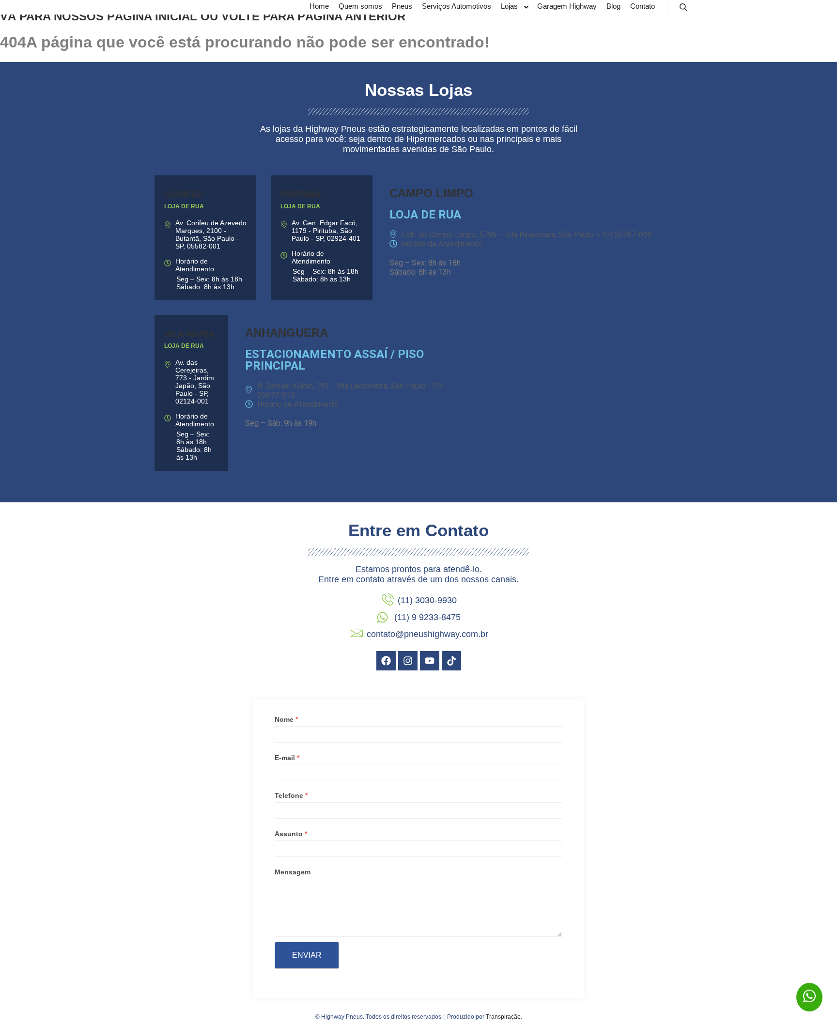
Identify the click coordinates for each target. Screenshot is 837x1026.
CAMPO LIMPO (431, 193)
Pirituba (301, 194)
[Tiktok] (451, 660)
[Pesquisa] (683, 7)
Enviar (307, 955)
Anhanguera (286, 332)
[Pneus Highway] (193, 7)
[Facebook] (386, 660)
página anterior (351, 16)
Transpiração (503, 1016)
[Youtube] (429, 660)
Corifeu (183, 194)
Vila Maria (189, 334)
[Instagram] (408, 660)
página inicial (152, 16)
